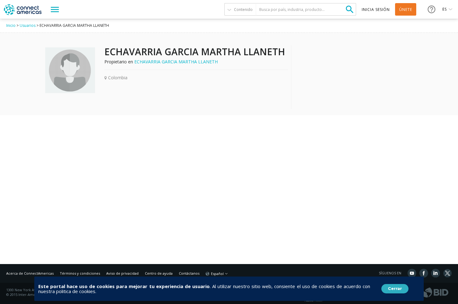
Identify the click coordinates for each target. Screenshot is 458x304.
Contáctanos (189, 273)
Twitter (447, 273)
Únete (405, 9)
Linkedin (435, 273)
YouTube (412, 273)
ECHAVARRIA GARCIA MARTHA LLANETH (176, 62)
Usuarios (28, 25)
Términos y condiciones (80, 273)
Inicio (11, 25)
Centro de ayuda (159, 273)
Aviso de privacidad (122, 273)
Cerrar (395, 288)
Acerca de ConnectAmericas (30, 273)
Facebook (423, 273)
